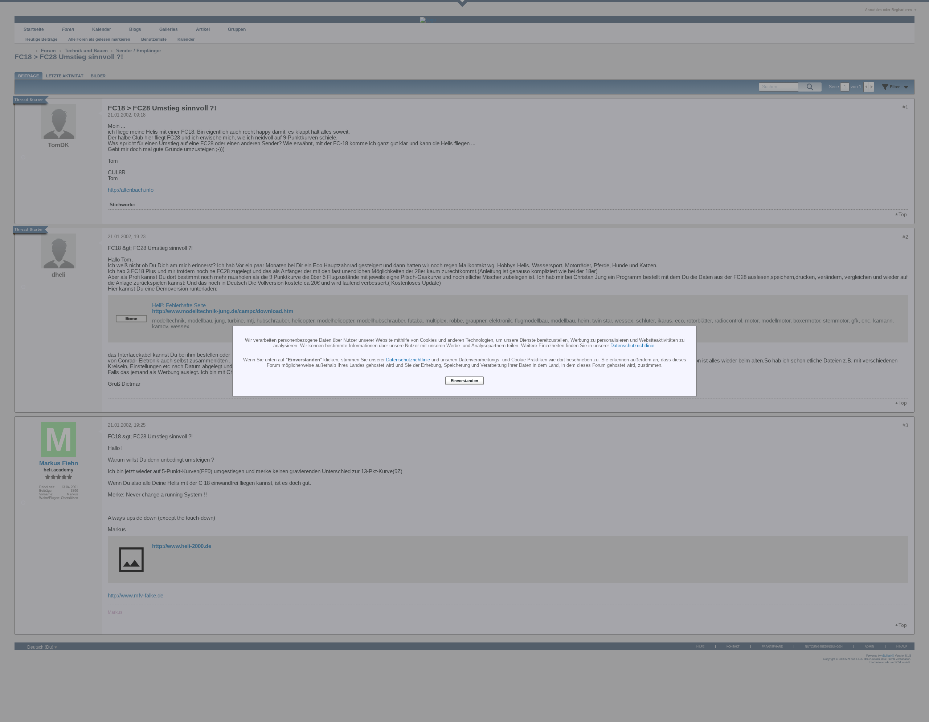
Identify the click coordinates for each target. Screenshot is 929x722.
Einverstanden (464, 380)
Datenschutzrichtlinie (632, 345)
